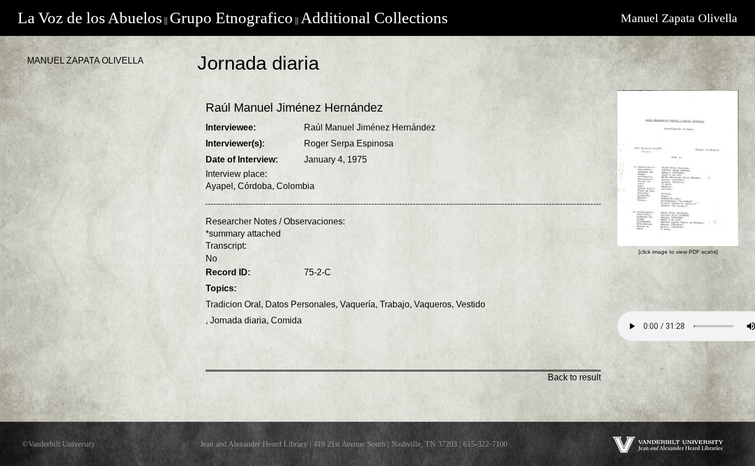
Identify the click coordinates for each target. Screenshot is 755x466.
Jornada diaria (238, 320)
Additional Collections (374, 18)
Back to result (574, 377)
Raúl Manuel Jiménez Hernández (370, 127)
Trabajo (395, 304)
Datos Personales (300, 304)
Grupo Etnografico (231, 18)
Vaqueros (433, 304)
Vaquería (357, 304)
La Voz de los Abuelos (90, 18)
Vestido (470, 304)
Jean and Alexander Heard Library (253, 443)
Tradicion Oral (233, 304)
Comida (286, 320)
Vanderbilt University (61, 443)
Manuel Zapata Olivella (679, 18)
